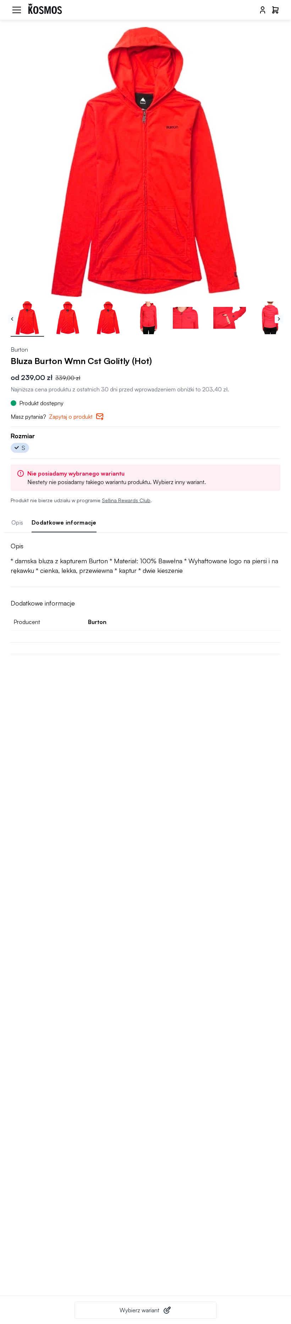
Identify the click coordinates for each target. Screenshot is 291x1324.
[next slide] (278, 318)
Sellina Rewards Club (126, 500)
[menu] (17, 10)
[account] (263, 10)
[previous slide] (12, 318)
